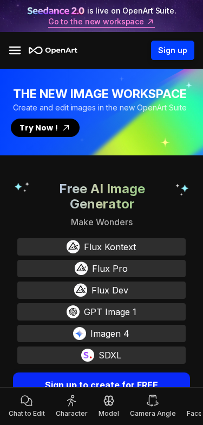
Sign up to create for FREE (101, 385)
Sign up (172, 50)
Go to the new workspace (96, 21)
